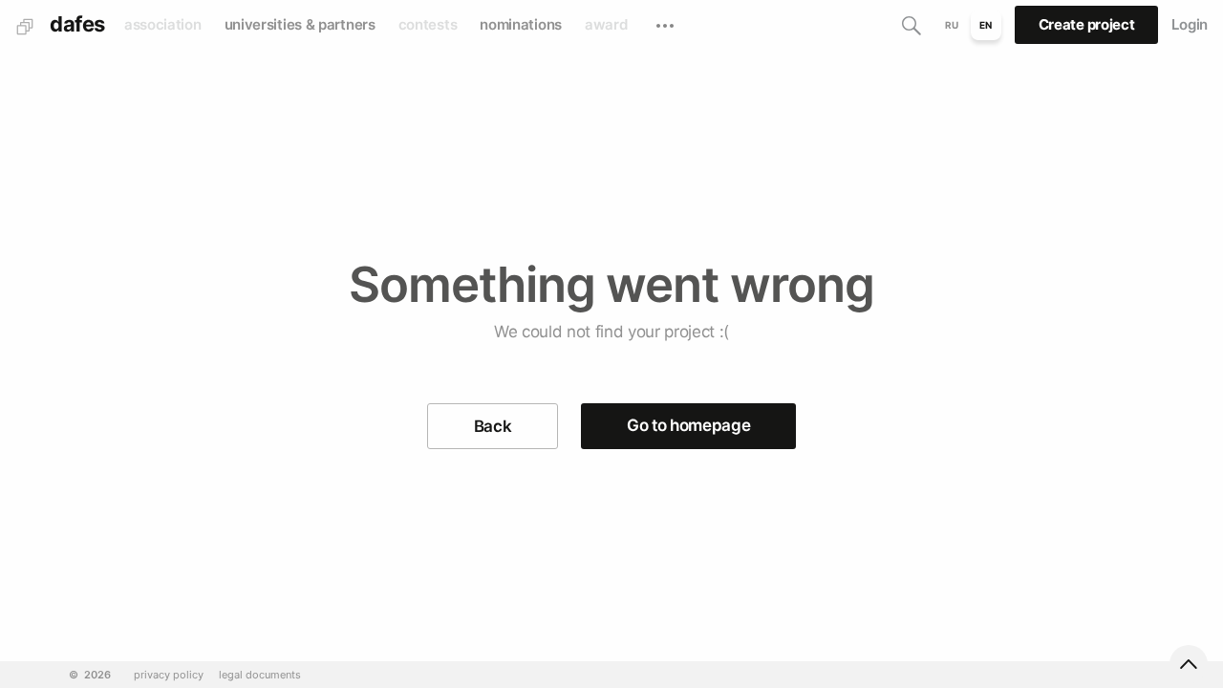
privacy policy (169, 675)
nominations (521, 24)
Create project (1087, 24)
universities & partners (300, 24)
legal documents (260, 675)
